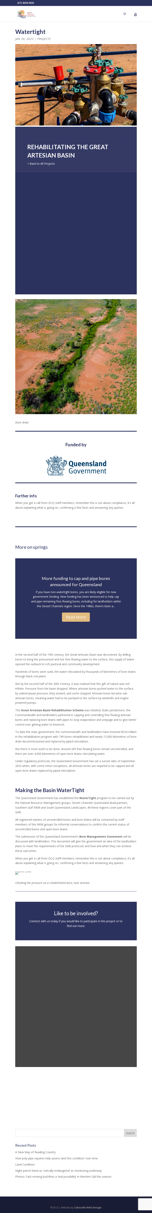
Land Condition (25, 1164)
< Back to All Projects (41, 163)
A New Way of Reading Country (35, 1152)
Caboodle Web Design (87, 1207)
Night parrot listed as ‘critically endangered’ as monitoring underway (58, 1170)
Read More (76, 617)
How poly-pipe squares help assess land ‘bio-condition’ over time (56, 1158)
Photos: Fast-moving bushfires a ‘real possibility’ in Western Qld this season (63, 1176)
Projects (44, 39)
